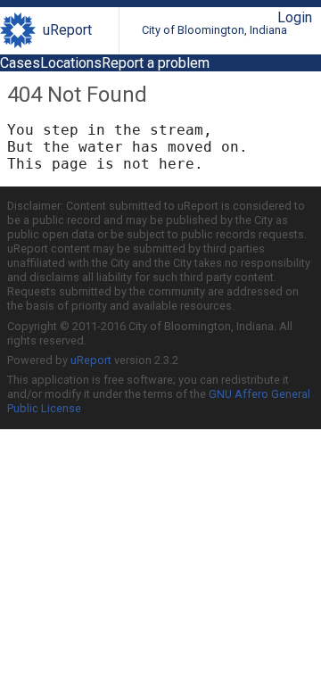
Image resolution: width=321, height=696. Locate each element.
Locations (71, 62)
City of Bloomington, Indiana (214, 30)
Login (294, 17)
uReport (67, 29)
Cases (20, 62)
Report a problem (156, 62)
